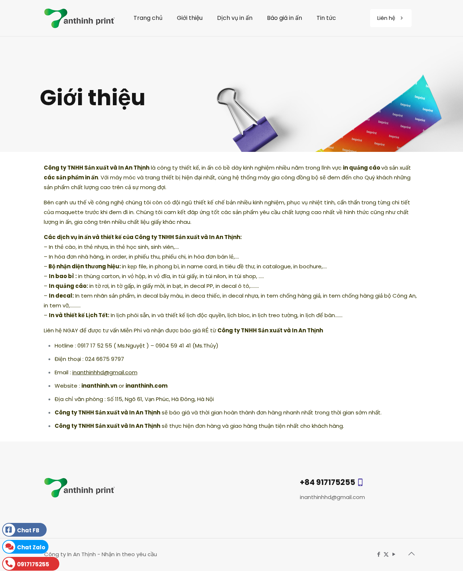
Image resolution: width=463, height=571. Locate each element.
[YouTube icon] (393, 554)
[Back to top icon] (411, 553)
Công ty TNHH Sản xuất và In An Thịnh (96, 167)
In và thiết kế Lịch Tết (78, 315)
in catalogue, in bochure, (290, 266)
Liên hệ (386, 18)
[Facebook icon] (378, 554)
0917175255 (33, 564)
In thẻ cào (62, 247)
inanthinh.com (146, 385)
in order (115, 256)
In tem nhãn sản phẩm (105, 295)
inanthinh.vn (99, 385)
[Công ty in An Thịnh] (79, 18)
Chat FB (28, 530)
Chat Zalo (31, 547)
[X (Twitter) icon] (386, 554)
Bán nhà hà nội (177, 554)
